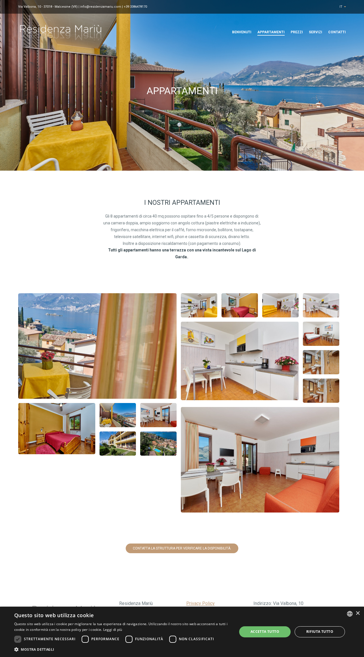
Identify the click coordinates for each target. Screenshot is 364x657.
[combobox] (350, 614)
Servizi (315, 32)
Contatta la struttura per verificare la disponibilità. (182, 548)
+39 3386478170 (135, 7)
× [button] (357, 613)
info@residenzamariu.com (100, 7)
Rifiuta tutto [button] (319, 631)
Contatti (337, 32)
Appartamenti (271, 32)
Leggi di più (112, 629)
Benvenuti (241, 32)
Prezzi (297, 32)
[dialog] (182, 632)
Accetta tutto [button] (265, 631)
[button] (122, 649)
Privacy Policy (200, 603)
